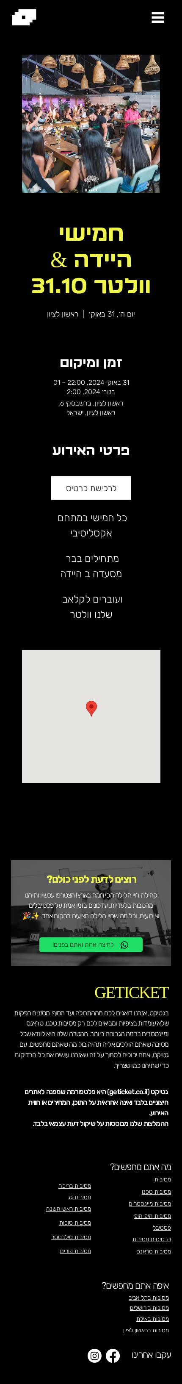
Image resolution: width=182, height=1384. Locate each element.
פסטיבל (162, 1227)
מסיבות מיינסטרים (150, 1203)
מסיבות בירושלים (149, 1308)
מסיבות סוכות (75, 1222)
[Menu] (158, 17)
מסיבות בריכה (74, 1185)
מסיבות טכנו (156, 1191)
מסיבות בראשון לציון (146, 1330)
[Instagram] (95, 1356)
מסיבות (162, 1179)
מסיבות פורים (75, 1251)
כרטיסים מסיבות (151, 1239)
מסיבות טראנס (153, 1251)
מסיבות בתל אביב (149, 1297)
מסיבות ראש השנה (68, 1208)
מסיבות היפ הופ (152, 1216)
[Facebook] (113, 1356)
